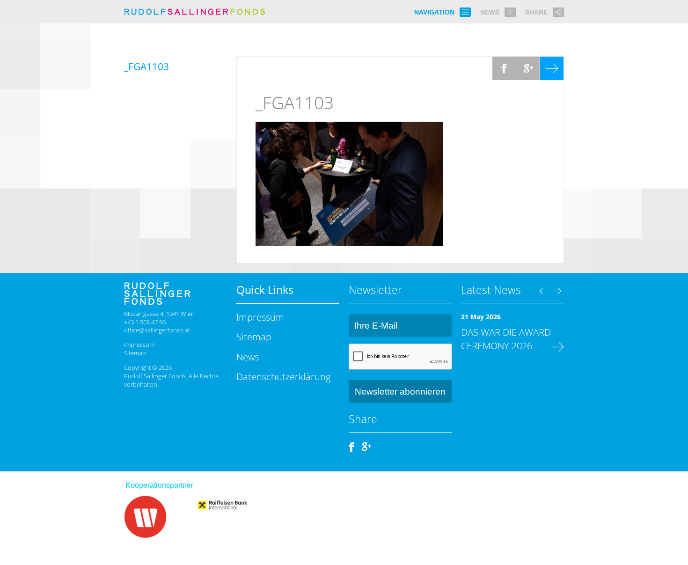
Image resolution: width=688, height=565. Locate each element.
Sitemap (135, 353)
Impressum (139, 344)
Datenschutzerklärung (283, 376)
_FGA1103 (295, 102)
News (247, 356)
